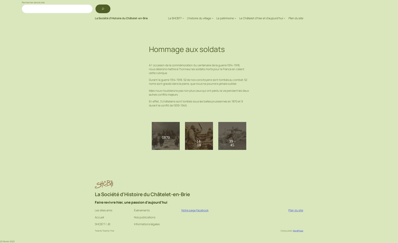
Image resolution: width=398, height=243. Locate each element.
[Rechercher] (102, 8)
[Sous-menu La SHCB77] (183, 18)
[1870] (165, 150)
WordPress (298, 230)
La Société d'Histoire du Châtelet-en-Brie (121, 18)
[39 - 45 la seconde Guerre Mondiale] (232, 150)
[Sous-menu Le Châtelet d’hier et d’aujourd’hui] (284, 18)
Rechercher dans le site (33, 2)
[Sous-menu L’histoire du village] (212, 18)
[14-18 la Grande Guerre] (199, 150)
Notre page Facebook (195, 210)
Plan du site (295, 210)
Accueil (99, 217)
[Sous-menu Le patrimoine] (235, 18)
